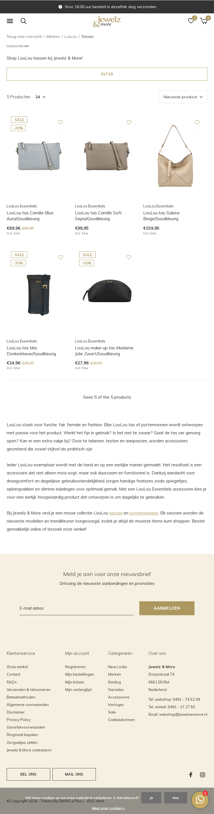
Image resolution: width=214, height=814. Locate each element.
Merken (53, 36)
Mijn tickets (74, 682)
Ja (151, 798)
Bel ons (28, 774)
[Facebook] (190, 775)
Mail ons (74, 774)
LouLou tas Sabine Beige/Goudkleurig (161, 215)
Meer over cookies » (108, 808)
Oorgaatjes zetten (22, 742)
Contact (13, 674)
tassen (116, 513)
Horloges (116, 704)
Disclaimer (16, 712)
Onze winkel (17, 667)
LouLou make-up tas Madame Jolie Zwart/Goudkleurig (104, 350)
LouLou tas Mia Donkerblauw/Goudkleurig (31, 350)
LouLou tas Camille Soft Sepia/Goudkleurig (98, 215)
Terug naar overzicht (24, 36)
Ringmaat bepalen (22, 734)
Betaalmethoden (21, 697)
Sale (112, 712)
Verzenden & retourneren (28, 689)
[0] (203, 21)
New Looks (117, 667)
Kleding (114, 682)
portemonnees (144, 513)
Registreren (75, 667)
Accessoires (119, 697)
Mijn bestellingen (79, 674)
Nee (175, 798)
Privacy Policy (19, 719)
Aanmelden (167, 608)
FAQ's (12, 682)
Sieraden (116, 689)
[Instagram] (202, 775)
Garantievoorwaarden (26, 727)
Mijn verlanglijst (78, 689)
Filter (107, 74)
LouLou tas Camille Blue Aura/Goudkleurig (30, 215)
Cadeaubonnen (121, 719)
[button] (11, 21)
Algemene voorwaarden (28, 704)
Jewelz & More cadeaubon (29, 750)
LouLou (70, 36)
